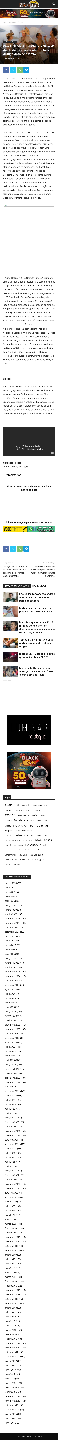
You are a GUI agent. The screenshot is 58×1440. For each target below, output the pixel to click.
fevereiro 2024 (12, 1015)
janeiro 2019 (11, 1285)
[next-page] (9, 682)
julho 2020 (10, 1206)
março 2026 (10, 905)
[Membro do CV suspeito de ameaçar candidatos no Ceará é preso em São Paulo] (10, 671)
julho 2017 (10, 1365)
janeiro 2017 (11, 1391)
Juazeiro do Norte (15, 835)
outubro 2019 (11, 1245)
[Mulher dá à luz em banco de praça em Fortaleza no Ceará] (10, 611)
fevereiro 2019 (12, 1281)
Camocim (9, 810)
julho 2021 (10, 1153)
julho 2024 (10, 993)
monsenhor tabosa (12, 840)
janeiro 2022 (11, 1126)
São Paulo (9, 859)
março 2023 (10, 1064)
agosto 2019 (11, 1254)
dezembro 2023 (12, 1024)
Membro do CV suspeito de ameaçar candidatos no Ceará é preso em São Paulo (36, 671)
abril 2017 (10, 1378)
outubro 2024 (11, 980)
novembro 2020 (12, 1188)
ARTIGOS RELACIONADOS (17, 586)
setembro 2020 (12, 1197)
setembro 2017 (12, 1356)
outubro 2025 (11, 927)
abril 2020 (10, 1219)
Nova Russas (43, 839)
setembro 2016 (12, 1409)
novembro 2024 (12, 976)
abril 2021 (10, 1166)
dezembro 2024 (12, 971)
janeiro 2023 (11, 1073)
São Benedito (36, 854)
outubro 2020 (11, 1192)
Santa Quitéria (11, 854)
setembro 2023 (12, 1038)
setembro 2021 (12, 1144)
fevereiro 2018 (12, 1334)
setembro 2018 (12, 1303)
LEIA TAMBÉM (39, 586)
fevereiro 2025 (12, 962)
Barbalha (26, 805)
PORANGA (31, 844)
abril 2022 (10, 1113)
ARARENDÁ (12, 805)
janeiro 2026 (11, 914)
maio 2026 (10, 896)
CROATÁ (8, 820)
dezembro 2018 (12, 1290)
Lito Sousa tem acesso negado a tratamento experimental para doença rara (37, 597)
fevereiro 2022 (12, 1122)
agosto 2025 (11, 936)
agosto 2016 (11, 1414)
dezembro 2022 (12, 1077)
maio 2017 (10, 1374)
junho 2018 (10, 1316)
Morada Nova (27, 840)
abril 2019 (10, 1272)
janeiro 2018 (11, 1338)
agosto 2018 (11, 1307)
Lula (45, 835)
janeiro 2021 (11, 1179)
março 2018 (10, 1330)
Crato (42, 815)
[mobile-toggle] (5, 4)
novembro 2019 (12, 1241)
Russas (40, 850)
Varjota (17, 864)
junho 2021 (10, 1157)
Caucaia (36, 810)
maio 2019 (10, 1268)
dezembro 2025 (12, 918)
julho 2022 (10, 1100)
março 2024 (10, 1011)
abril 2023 (10, 1060)
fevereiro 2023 (12, 1069)
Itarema (17, 830)
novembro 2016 (12, 1400)
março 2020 (10, 1223)
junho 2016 (10, 1422)
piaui (20, 845)
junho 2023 (10, 1051)
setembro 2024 (12, 984)
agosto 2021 (11, 1148)
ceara (10, 814)
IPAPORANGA (20, 825)
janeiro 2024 (11, 1020)
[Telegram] (26, 70)
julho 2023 (10, 1046)
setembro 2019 (12, 1250)
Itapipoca (8, 830)
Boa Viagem (37, 805)
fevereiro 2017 (12, 1387)
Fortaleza (19, 820)
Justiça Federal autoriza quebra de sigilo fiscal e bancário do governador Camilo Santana (15, 571)
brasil (46, 805)
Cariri (28, 810)
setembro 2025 (12, 931)
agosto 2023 (11, 1042)
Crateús (33, 815)
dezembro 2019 (12, 1237)
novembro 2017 (12, 1347)
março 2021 (10, 1170)
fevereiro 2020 (12, 1228)
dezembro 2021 (12, 1130)
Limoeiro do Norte (34, 835)
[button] (54, 4)
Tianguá (39, 859)
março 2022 (10, 1117)
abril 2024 (10, 1007)
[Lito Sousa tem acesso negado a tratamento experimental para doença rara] (10, 597)
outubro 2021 (11, 1139)
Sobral (23, 854)
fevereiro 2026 (12, 909)
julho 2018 (10, 1312)
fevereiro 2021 (12, 1175)
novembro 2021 (12, 1135)
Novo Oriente (10, 845)
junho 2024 (10, 998)
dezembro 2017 (12, 1343)
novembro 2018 (12, 1294)
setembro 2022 (12, 1091)
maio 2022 (10, 1108)
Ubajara (8, 864)
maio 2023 (10, 1055)
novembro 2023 (12, 1029)
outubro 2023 (11, 1033)
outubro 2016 (11, 1405)
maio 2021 (10, 1161)
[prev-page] (5, 682)
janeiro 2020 (11, 1232)
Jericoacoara (27, 830)
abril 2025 (10, 954)
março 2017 (10, 1383)
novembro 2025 (12, 923)
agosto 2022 (11, 1095)
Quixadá (43, 845)
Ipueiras (42, 825)
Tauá (30, 859)
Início (3, 22)
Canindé (20, 810)
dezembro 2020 (12, 1184)
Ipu (31, 825)
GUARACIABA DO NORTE (38, 820)
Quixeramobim (11, 850)
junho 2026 (10, 892)
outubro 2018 (11, 1299)
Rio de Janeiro (30, 850)
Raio (21, 850)
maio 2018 (10, 1321)
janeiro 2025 (11, 967)
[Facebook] (6, 70)
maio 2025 (10, 949)
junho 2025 (10, 945)
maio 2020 (10, 1215)
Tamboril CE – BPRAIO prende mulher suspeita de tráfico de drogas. (36, 643)
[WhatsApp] (20, 70)
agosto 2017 (11, 1360)
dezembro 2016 (12, 1396)
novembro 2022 (12, 1082)
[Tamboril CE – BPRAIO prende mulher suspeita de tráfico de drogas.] (10, 643)
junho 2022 (10, 1104)
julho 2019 (10, 1259)
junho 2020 (10, 1210)
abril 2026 (10, 900)
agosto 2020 (11, 1201)
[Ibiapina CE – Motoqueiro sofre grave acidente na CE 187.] (10, 657)
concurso (22, 815)
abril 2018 (10, 1325)
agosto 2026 (11, 883)
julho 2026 (10, 887)
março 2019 (10, 1276)
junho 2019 (10, 1263)
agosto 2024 (11, 989)
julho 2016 (10, 1418)
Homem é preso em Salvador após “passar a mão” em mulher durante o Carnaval (43, 571)
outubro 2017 (11, 1352)
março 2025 (10, 958)
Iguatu (8, 825)
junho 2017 (10, 1369)
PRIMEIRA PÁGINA (16, 22)
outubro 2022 (11, 1086)
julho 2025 (10, 940)
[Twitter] (13, 70)
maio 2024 (10, 1002)
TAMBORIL (20, 859)
